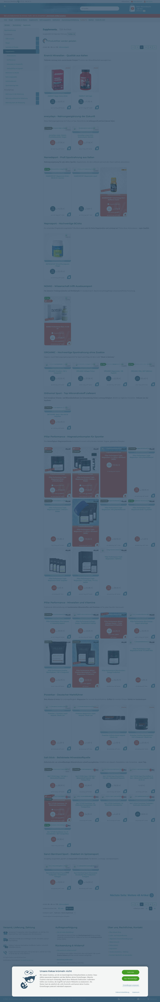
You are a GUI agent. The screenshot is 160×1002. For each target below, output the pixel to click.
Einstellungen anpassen (131, 985)
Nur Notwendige (130, 979)
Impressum (135, 992)
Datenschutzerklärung (122, 992)
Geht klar (130, 972)
